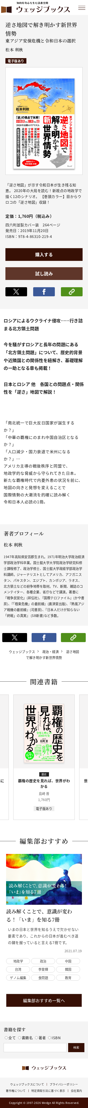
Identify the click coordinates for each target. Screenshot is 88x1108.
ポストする (16, 291)
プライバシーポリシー (64, 1084)
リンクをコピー (72, 291)
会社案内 (76, 1090)
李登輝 (43, 969)
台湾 (18, 969)
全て (12, 1037)
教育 (68, 977)
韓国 (68, 969)
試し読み (44, 273)
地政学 (18, 961)
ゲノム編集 (18, 977)
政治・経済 (50, 651)
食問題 (43, 977)
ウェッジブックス (22, 651)
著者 (43, 1037)
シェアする (44, 291)
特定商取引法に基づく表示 (48, 1090)
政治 (43, 961)
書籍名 (28, 1037)
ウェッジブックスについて (27, 1084)
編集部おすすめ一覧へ (44, 1000)
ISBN (56, 1037)
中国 (68, 961)
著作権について (16, 1090)
